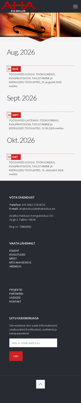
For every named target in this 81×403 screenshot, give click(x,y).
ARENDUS (15, 266)
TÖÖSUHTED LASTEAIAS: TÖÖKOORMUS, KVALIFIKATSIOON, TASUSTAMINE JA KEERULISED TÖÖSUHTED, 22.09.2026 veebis (36, 124)
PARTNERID (16, 293)
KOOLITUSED (17, 254)
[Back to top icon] (40, 384)
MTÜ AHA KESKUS (20, 262)
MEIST (13, 258)
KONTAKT (15, 301)
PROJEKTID (15, 290)
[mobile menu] (75, 6)
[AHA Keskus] (18, 6)
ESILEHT (14, 250)
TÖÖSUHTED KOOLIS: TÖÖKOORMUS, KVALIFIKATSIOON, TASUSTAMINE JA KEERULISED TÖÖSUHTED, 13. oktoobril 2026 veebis (36, 168)
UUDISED (15, 297)
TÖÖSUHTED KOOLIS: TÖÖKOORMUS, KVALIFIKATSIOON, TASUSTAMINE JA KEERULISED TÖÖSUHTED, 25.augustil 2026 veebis (35, 80)
